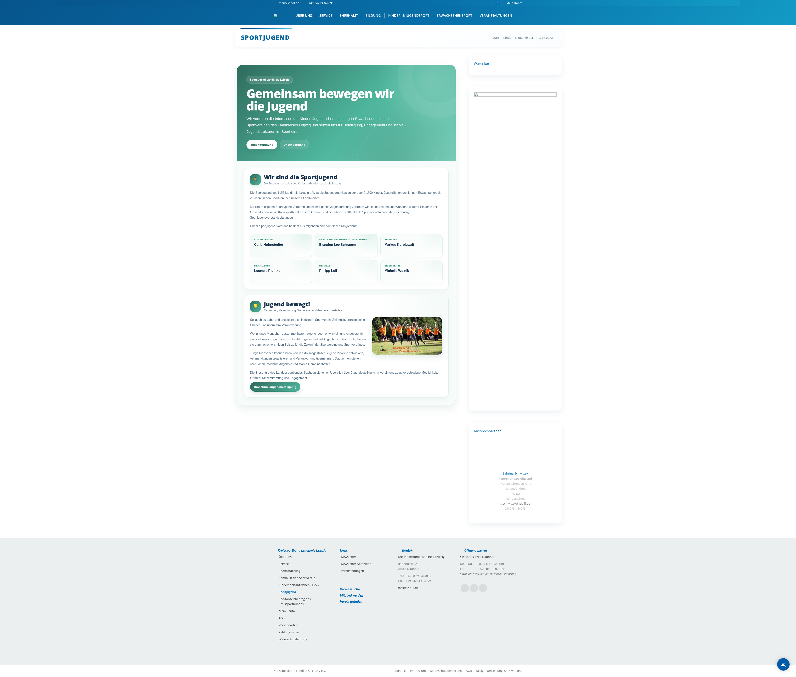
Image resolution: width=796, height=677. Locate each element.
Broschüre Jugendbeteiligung (275, 387)
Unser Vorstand (294, 144)
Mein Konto (514, 3)
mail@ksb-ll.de (408, 588)
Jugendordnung (261, 144)
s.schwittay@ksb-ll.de (515, 503)
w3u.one (516, 671)
